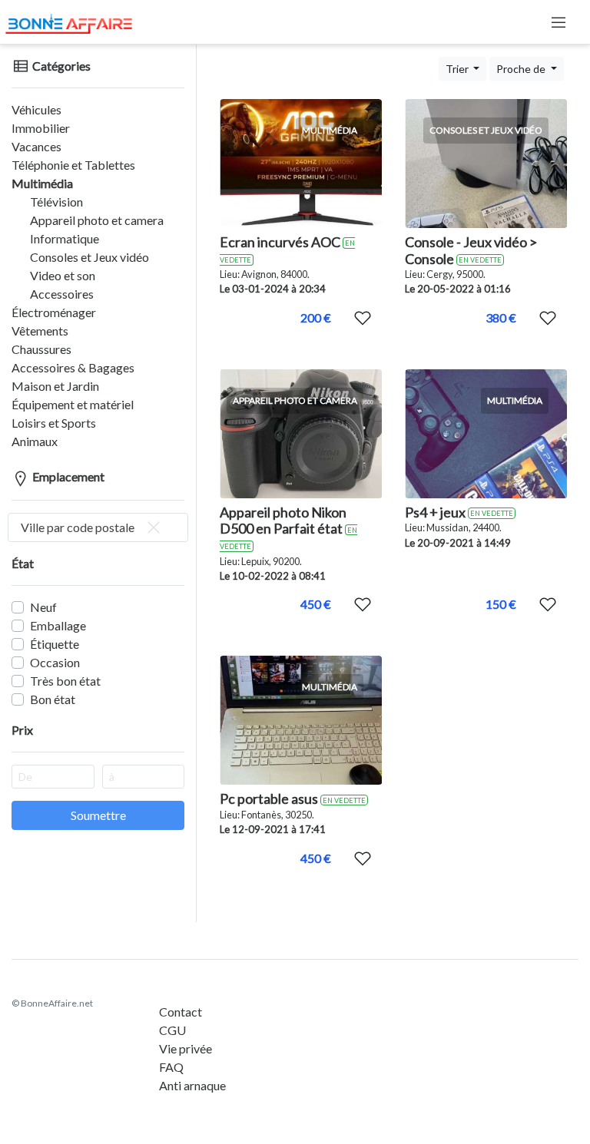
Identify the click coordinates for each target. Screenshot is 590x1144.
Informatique (64, 238)
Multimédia (42, 183)
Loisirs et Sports (54, 422)
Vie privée (185, 1048)
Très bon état (65, 680)
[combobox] (98, 527)
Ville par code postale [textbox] (77, 527)
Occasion (55, 662)
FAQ (171, 1067)
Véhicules (36, 109)
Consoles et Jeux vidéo (89, 257)
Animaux (35, 441)
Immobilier (41, 128)
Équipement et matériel (73, 404)
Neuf (43, 607)
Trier (458, 68)
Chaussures (41, 349)
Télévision (56, 201)
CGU (172, 1030)
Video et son (62, 275)
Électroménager (54, 312)
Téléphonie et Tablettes (73, 164)
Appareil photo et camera (97, 220)
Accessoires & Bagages (73, 367)
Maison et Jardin (55, 386)
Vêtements (40, 330)
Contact (180, 1011)
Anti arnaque (192, 1085)
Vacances (36, 146)
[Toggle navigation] (558, 22)
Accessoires (62, 293)
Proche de (522, 68)
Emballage (58, 625)
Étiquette (54, 643)
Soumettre (98, 815)
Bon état (52, 699)
